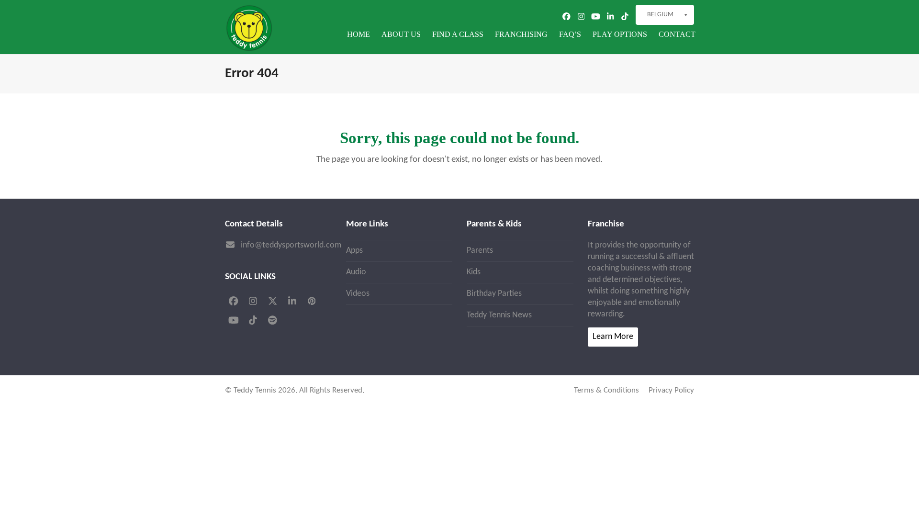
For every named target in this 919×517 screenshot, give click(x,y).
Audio (356, 272)
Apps (354, 250)
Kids (474, 272)
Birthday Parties (494, 293)
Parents (480, 250)
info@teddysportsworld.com (291, 245)
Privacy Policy (671, 390)
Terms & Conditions (606, 390)
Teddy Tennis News (499, 315)
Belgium (660, 14)
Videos (358, 293)
